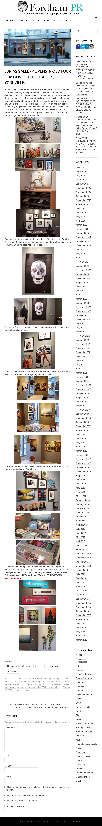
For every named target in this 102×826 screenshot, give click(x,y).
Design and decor (26, 678)
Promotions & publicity (86, 744)
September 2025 (83, 200)
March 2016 (81, 590)
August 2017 (82, 525)
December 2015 (83, 603)
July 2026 (80, 167)
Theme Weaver (76, 821)
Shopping (80, 752)
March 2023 (81, 299)
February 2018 (83, 500)
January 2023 (82, 303)
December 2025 (83, 188)
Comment (9, 728)
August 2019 (82, 430)
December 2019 (83, 418)
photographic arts (12, 684)
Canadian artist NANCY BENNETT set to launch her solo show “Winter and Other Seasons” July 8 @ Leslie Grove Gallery (86, 125)
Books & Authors (84, 678)
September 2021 (83, 352)
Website (8, 776)
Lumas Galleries (61, 681)
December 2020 (83, 385)
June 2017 (81, 533)
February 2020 (83, 410)
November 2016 (83, 558)
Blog (36, 20)
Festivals (80, 711)
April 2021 (80, 369)
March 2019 (81, 451)
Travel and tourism (84, 773)
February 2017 (83, 549)
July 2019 (80, 434)
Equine (79, 699)
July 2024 (80, 249)
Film (78, 715)
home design (47, 681)
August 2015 (82, 619)
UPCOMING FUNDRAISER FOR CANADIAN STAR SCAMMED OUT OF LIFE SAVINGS (43, 707)
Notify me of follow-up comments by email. (27, 795)
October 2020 (82, 393)
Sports (79, 760)
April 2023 (80, 295)
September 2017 (83, 521)
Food (78, 719)
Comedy (80, 686)
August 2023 (82, 282)
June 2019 (81, 438)
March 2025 (81, 225)
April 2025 (80, 221)
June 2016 (81, 578)
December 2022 (83, 307)
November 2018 (83, 463)
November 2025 (83, 192)
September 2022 (83, 319)
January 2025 (82, 233)
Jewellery (80, 736)
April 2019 (80, 447)
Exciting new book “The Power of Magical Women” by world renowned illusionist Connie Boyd (86, 88)
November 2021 (83, 348)
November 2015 (83, 607)
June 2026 (81, 171)
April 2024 (80, 258)
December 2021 (83, 344)
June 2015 (81, 627)
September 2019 (83, 426)
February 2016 (83, 595)
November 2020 (83, 389)
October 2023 (82, 274)
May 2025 (80, 217)
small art (38, 684)
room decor (27, 684)
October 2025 (82, 196)
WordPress (45, 821)
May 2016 (80, 582)
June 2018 (81, 484)
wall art (20, 687)
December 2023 (83, 270)
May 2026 (80, 175)
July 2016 (80, 574)
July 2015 (80, 623)
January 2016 (82, 599)
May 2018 (80, 488)
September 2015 (83, 615)
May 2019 (80, 443)
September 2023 (83, 278)
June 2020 (81, 401)
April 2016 (80, 586)
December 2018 (83, 459)
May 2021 (80, 364)
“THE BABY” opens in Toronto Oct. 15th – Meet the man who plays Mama (32, 704)
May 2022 (80, 327)
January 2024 (82, 266)
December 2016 (83, 553)
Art (15, 678)
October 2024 (82, 241)
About (9, 20)
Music (79, 740)
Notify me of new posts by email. (22, 800)
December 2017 (83, 508)
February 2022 (83, 336)
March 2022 (81, 332)
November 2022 (83, 311)
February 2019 (83, 455)
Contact (71, 20)
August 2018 (82, 475)
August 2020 (82, 397)
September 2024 (83, 245)
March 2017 (81, 545)
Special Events (83, 756)
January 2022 (82, 340)
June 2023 (81, 290)
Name (7, 755)
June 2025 (81, 212)
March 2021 (81, 373)
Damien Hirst (17, 681)
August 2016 (82, 570)
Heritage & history (84, 727)
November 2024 (83, 237)
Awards (79, 670)
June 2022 (81, 323)
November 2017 (83, 512)
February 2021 (83, 377)
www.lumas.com (12, 578)
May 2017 (80, 537)
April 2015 (80, 636)
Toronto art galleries (52, 684)
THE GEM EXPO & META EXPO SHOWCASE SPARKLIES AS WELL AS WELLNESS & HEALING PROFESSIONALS (86, 70)
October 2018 (82, 467)
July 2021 (80, 356)
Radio (78, 748)
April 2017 (80, 541)
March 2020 (81, 406)
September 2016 (83, 566)
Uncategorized (83, 777)
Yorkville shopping (50, 687)
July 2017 (80, 529)
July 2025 (80, 208)
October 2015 (82, 611)
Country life (81, 690)
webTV (79, 781)
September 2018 (83, 471)
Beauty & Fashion (84, 674)
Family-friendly (83, 707)
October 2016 (82, 562)
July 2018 (80, 479)
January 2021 (82, 381)
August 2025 (82, 204)
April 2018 (80, 492)
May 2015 (80, 632)
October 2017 (82, 516)
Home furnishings (43, 678)
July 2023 (80, 286)
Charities (80, 682)
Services (23, 20)
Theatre (79, 768)
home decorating (32, 681)
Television (80, 764)
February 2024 (83, 262)
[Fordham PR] (51, 7)
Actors (79, 655)
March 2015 (81, 640)
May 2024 (80, 254)
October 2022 (82, 315)
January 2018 (82, 504)
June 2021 (81, 360)
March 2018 (81, 496)
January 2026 (82, 184)
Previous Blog (52, 20)
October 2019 (82, 422)
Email (7, 766)
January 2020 (82, 414)
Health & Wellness (84, 723)
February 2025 (83, 229)
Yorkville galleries (33, 687)
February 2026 (83, 180)
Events (79, 703)
